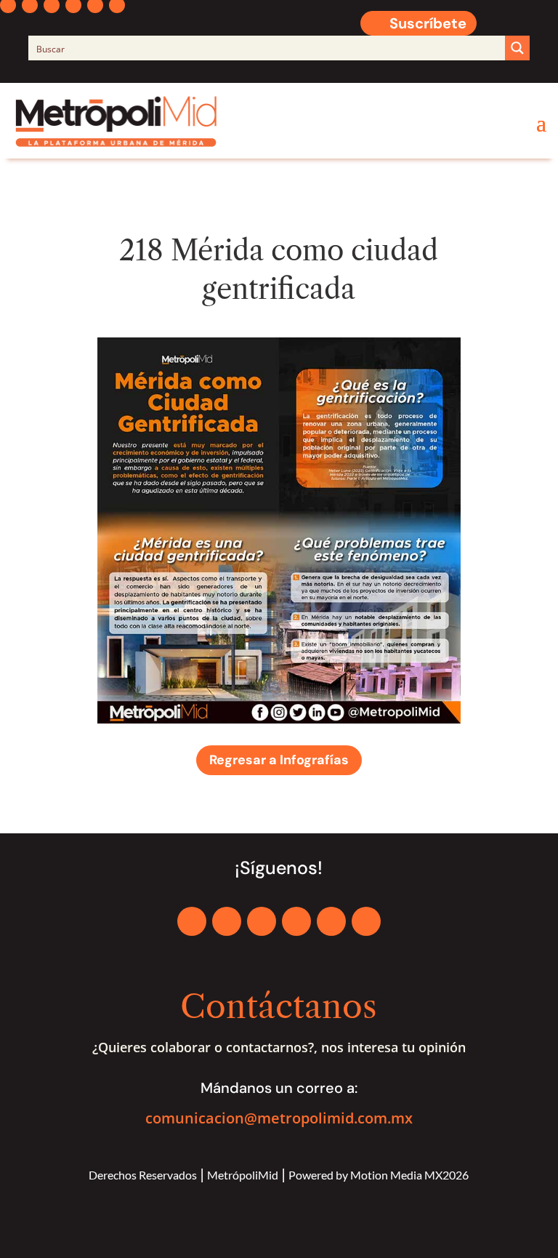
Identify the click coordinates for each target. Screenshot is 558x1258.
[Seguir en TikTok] (366, 921)
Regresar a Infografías (279, 760)
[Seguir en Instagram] (261, 921)
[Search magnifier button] (517, 48)
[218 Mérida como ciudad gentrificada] (279, 719)
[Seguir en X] (226, 921)
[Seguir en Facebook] (191, 921)
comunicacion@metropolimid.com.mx (279, 1118)
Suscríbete (427, 23)
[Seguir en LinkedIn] (296, 921)
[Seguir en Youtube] (331, 921)
